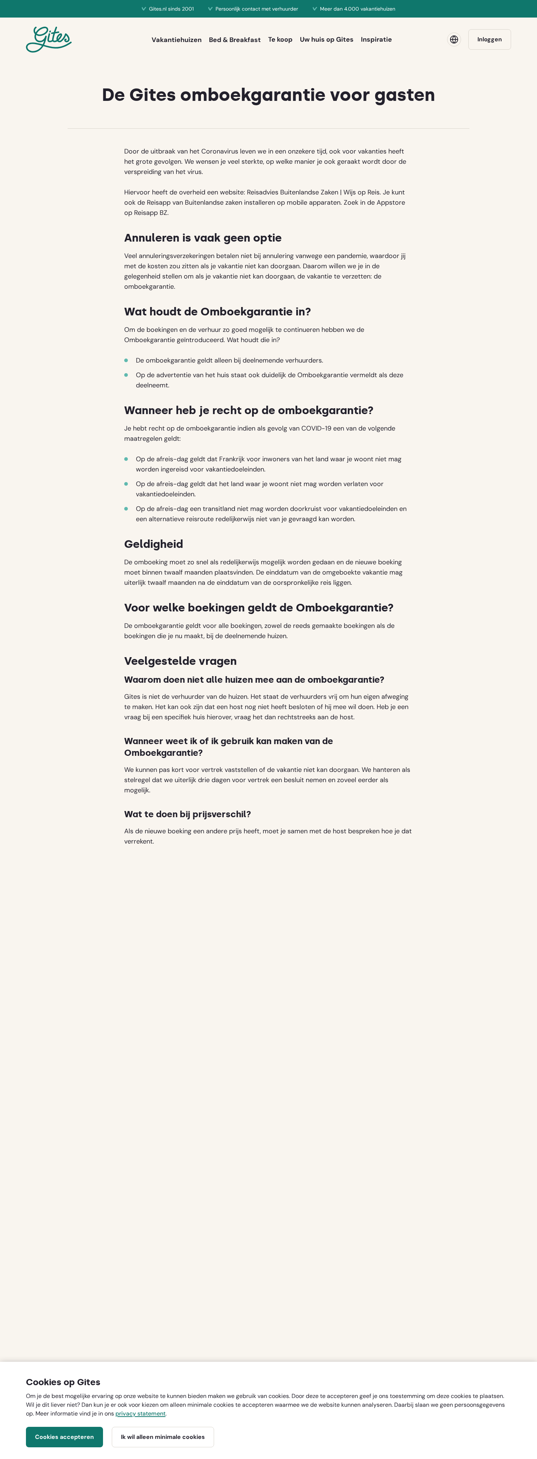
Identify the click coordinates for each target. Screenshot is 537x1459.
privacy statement (140, 1413)
